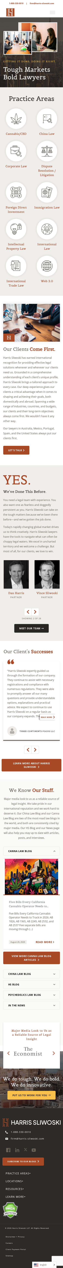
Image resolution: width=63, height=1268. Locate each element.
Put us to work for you (29, 1095)
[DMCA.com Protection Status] (10, 1210)
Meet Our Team (29, 628)
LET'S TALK (15, 450)
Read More (46, 717)
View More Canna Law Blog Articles (31, 957)
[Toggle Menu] (52, 12)
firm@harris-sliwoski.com (42, 3)
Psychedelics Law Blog (24, 994)
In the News (16, 1005)
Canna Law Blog (20, 851)
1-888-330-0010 (16, 3)
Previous (28, 612)
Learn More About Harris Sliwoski (31, 765)
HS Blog (14, 984)
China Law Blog (19, 973)
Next (35, 612)
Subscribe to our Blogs (22, 1161)
